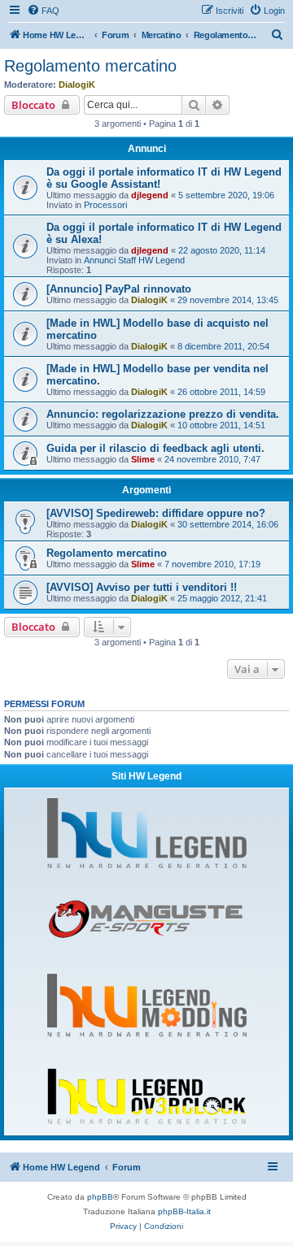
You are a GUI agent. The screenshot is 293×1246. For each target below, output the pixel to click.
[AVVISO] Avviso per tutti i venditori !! (141, 587)
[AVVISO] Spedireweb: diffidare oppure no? (155, 513)
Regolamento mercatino (90, 66)
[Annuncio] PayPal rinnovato (118, 289)
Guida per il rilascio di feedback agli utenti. (155, 448)
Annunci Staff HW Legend (134, 260)
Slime (143, 459)
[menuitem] (43, 10)
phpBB (100, 1196)
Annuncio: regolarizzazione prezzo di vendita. (162, 414)
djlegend (149, 195)
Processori (105, 205)
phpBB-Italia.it (184, 1211)
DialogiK (77, 84)
